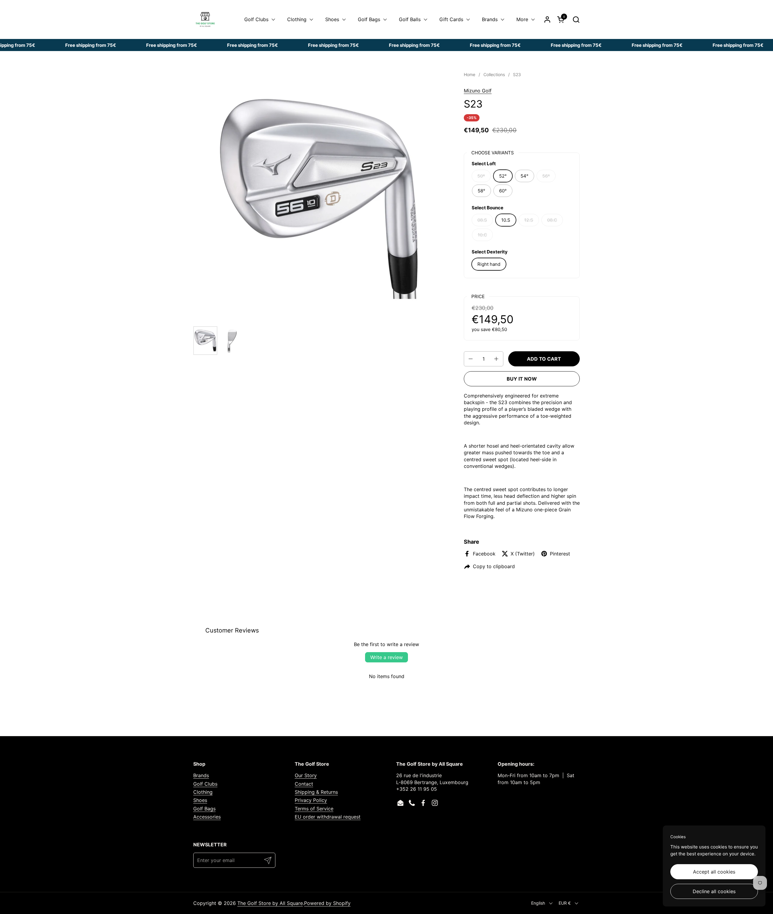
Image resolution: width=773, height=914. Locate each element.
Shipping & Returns (316, 792)
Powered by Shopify (327, 903)
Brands (201, 775)
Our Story (306, 775)
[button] (576, 19)
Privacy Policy (311, 800)
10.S (505, 220)
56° (546, 176)
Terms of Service (314, 809)
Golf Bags (204, 809)
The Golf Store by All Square (270, 903)
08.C (552, 220)
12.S (528, 220)
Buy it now (522, 379)
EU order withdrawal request (328, 817)
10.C (482, 235)
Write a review (386, 657)
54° (524, 176)
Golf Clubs (205, 784)
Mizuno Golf (478, 91)
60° (503, 191)
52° (503, 176)
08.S (482, 220)
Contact (304, 784)
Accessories (207, 817)
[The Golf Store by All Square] (205, 19)
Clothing (203, 792)
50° (481, 176)
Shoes (200, 800)
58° (481, 191)
